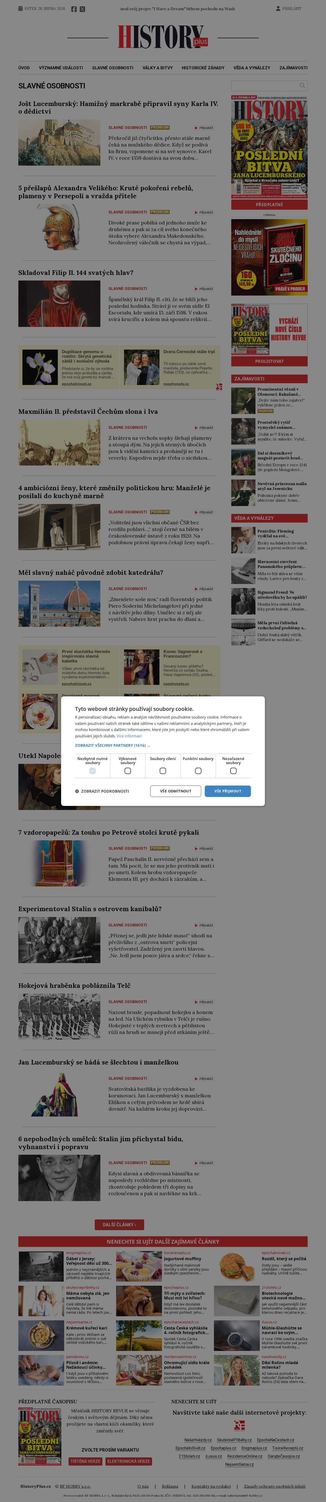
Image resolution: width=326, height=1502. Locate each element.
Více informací (129, 735)
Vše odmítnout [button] (175, 791)
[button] (163, 745)
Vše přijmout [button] (227, 791)
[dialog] (163, 751)
